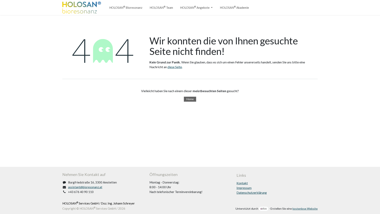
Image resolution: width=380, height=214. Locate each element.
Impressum (244, 188)
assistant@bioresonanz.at (85, 187)
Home (190, 99)
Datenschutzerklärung (252, 192)
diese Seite (174, 67)
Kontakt (242, 183)
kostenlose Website (305, 208)
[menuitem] (126, 7)
